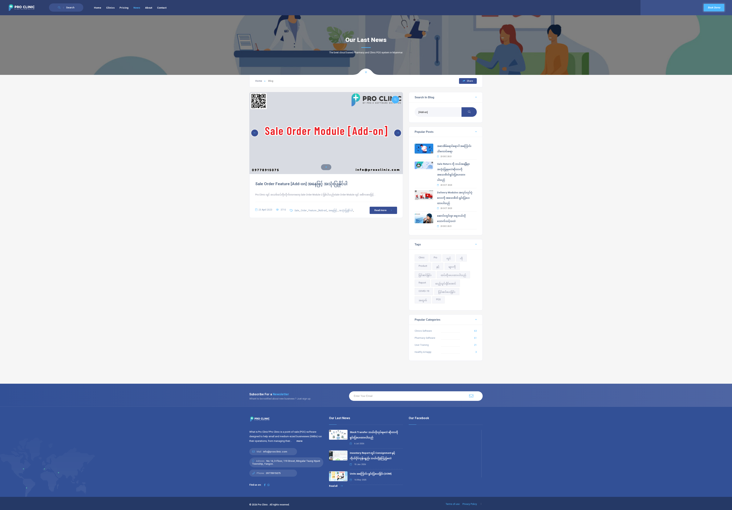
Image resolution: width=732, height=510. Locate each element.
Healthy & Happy (423, 352)
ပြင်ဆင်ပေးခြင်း (446, 292)
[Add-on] (322, 210)
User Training (422, 345)
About (148, 7)
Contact (161, 7)
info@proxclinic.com (275, 451)
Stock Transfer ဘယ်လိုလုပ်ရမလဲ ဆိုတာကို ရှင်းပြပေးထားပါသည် (374, 435)
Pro (435, 257)
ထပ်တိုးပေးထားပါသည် (453, 275)
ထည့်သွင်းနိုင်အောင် (445, 283)
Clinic (422, 257)
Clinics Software (423, 331)
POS (438, 299)
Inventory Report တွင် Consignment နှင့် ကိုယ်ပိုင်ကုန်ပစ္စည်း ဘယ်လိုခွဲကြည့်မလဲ (372, 456)
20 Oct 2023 (446, 185)
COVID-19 (424, 291)
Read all (333, 486)
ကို (461, 258)
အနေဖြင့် (332, 210)
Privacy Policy (469, 504)
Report (422, 282)
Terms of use (453, 504)
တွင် (448, 258)
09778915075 (273, 473)
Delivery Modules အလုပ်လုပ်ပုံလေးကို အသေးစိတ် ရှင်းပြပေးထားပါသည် (454, 198)
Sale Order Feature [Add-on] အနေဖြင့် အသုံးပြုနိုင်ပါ (301, 184)
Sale (297, 210)
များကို (452, 266)
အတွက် (423, 300)
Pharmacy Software (425, 338)
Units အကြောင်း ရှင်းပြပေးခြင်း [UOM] (371, 473)
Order (304, 210)
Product (423, 265)
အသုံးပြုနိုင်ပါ (346, 210)
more (299, 441)
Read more (380, 210)
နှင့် (437, 266)
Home (97, 7)
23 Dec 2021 (446, 156)
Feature (312, 210)
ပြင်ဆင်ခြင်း (425, 275)
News (136, 7)
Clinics (110, 7)
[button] (326, 167)
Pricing (124, 7)
